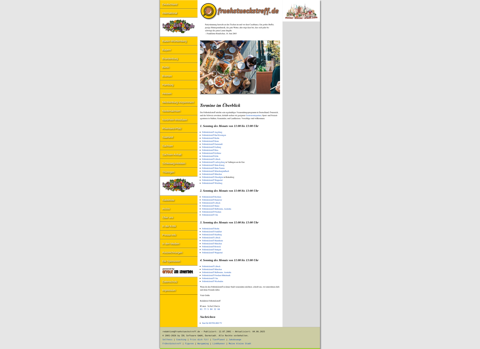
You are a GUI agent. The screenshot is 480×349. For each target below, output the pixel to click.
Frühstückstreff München (212, 174)
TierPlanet (218, 339)
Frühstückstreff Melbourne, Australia (216, 208)
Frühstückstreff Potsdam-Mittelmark (216, 275)
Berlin (165, 67)
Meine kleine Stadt (240, 343)
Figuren (189, 343)
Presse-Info (169, 234)
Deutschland (169, 4)
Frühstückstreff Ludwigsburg (213, 162)
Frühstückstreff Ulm (210, 214)
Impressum (169, 290)
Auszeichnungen (172, 252)
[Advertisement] (301, 64)
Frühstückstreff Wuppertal (212, 180)
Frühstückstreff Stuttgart (211, 249)
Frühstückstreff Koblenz (211, 153)
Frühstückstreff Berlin (210, 138)
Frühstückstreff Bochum (211, 196)
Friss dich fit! (199, 339)
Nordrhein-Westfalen (174, 119)
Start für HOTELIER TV (212, 323)
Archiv (166, 208)
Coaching (181, 339)
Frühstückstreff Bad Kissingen (214, 135)
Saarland (167, 137)
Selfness (167, 339)
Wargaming (203, 343)
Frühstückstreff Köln (210, 156)
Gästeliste (168, 200)
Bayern (166, 49)
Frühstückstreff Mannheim (212, 240)
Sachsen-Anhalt (172, 154)
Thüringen (168, 172)
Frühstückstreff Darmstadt (212, 144)
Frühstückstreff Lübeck (211, 159)
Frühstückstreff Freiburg (211, 147)
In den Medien (170, 243)
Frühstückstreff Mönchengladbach (215, 171)
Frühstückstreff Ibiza (210, 150)
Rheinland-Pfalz (172, 128)
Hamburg (167, 84)
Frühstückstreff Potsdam (211, 211)
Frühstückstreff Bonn (210, 141)
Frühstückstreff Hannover (212, 199)
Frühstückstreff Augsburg (212, 132)
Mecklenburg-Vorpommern (178, 102)
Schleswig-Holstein (173, 163)
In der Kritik (169, 226)
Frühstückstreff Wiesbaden (212, 281)
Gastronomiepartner (253, 115)
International (169, 13)
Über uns (167, 217)
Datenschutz (169, 281)
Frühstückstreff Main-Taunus (213, 168)
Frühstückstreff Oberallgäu (212, 177)
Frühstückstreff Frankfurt (212, 231)
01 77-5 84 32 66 (210, 309)
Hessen (167, 93)
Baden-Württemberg (174, 41)
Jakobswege (235, 339)
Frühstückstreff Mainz (210, 205)
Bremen (167, 75)
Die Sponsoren (171, 261)
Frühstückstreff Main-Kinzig (213, 165)
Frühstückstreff (171, 343)
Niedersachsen (171, 110)
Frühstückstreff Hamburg (212, 234)
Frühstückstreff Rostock (211, 246)
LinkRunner (218, 343)
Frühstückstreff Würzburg (212, 183)
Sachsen (167, 145)
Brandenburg (170, 58)
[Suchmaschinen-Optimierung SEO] (179, 271)
